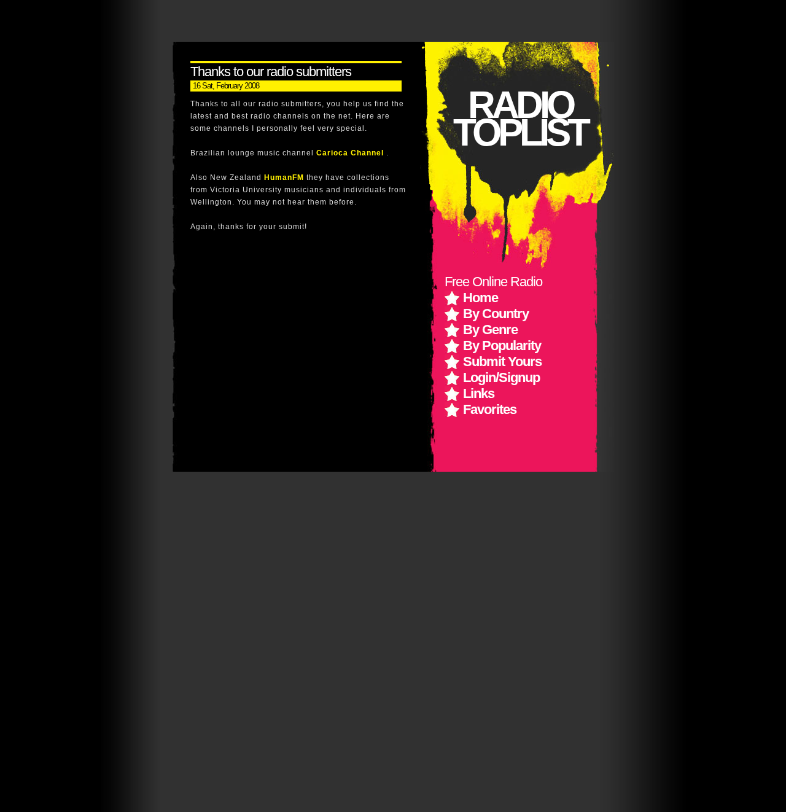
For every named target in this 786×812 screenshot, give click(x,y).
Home (480, 297)
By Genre (490, 329)
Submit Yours (502, 361)
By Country (496, 313)
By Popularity (502, 345)
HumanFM (285, 177)
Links (478, 393)
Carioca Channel (351, 153)
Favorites (489, 409)
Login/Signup (501, 377)
